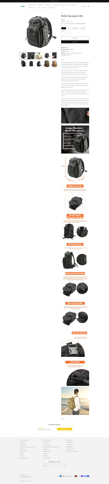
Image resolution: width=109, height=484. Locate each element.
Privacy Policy (69, 442)
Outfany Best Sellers (24, 440)
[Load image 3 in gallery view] (38, 55)
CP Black (83, 28)
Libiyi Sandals (22, 449)
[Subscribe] (64, 465)
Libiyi (23, 481)
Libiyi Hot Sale (23, 442)
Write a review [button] (64, 429)
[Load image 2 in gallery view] (31, 55)
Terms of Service (69, 444)
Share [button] (64, 418)
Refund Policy (69, 446)
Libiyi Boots (22, 455)
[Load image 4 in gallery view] (46, 55)
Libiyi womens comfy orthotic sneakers (28, 446)
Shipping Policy (69, 440)
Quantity (62, 31)
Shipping (62, 21)
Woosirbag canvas (23, 458)
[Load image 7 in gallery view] (31, 63)
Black (63, 28)
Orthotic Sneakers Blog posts (72, 451)
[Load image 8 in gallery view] (38, 63)
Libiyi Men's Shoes (23, 451)
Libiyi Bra (22, 453)
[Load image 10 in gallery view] (54, 63)
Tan (69, 28)
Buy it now (75, 41)
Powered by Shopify (27, 481)
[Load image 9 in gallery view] (46, 63)
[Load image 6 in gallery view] (23, 63)
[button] (52, 7)
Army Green (75, 28)
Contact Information (70, 449)
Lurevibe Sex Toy (23, 444)
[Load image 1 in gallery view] (23, 55)
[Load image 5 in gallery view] (54, 55)
